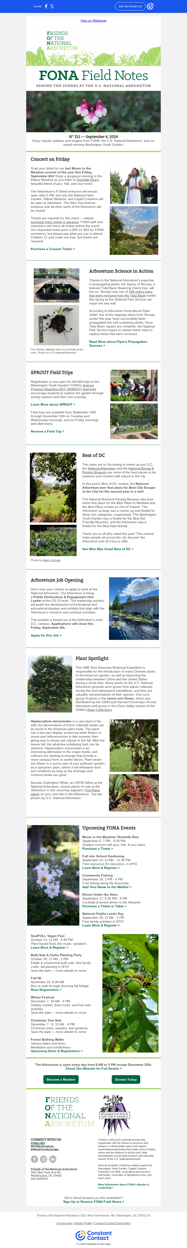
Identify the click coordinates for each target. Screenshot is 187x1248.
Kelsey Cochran (51, 560)
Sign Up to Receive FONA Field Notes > (93, 1201)
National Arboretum (102, 468)
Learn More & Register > (101, 868)
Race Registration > (46, 990)
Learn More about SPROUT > (53, 404)
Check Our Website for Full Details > (93, 1068)
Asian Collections (99, 710)
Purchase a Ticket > (97, 848)
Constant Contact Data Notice (112, 1223)
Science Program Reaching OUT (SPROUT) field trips (63, 387)
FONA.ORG (38, 1143)
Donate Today (126, 1079)
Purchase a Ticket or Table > (104, 906)
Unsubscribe (64, 1223)
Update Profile (83, 1223)
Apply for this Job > (46, 635)
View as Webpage (93, 20)
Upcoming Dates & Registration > (57, 1051)
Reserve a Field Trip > (47, 431)
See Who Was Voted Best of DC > (107, 549)
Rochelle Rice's (88, 180)
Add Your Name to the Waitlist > (106, 887)
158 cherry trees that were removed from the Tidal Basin (121, 293)
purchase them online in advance (55, 222)
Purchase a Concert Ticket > (53, 249)
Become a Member (61, 1079)
